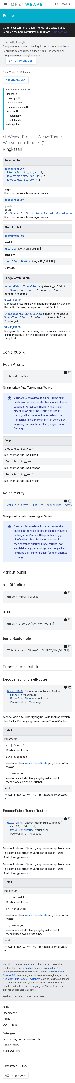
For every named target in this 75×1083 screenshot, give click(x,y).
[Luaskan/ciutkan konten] (29, 89)
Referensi (10, 15)
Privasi (24, 1065)
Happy (6, 1018)
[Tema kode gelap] (65, 372)
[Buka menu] (5, 4)
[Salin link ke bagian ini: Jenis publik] (28, 352)
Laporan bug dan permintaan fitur (22, 1039)
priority (10, 248)
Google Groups (11, 1045)
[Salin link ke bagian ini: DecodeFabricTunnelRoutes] (51, 679)
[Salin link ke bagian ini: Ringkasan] (25, 149)
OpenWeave (9, 72)
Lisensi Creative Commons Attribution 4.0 (38, 968)
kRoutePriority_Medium (23, 176)
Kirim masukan (15, 79)
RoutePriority (14, 168)
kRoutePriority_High (21, 172)
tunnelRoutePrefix (17, 261)
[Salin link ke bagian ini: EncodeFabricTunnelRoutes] (50, 811)
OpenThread (10, 1024)
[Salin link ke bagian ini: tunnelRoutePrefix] (35, 639)
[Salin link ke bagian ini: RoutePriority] (28, 365)
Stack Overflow (11, 1050)
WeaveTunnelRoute (22, 290)
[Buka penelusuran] (57, 4)
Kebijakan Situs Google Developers (21, 979)
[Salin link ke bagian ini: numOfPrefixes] (30, 585)
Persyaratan (10, 1065)
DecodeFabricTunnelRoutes (23, 286)
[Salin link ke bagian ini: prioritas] (20, 612)
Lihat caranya (59, 32)
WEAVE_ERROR (12, 300)
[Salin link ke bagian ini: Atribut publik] (31, 573)
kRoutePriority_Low (20, 179)
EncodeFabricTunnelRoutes (23, 314)
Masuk (66, 4)
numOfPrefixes (14, 235)
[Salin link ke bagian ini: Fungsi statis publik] (42, 667)
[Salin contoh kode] (70, 372)
